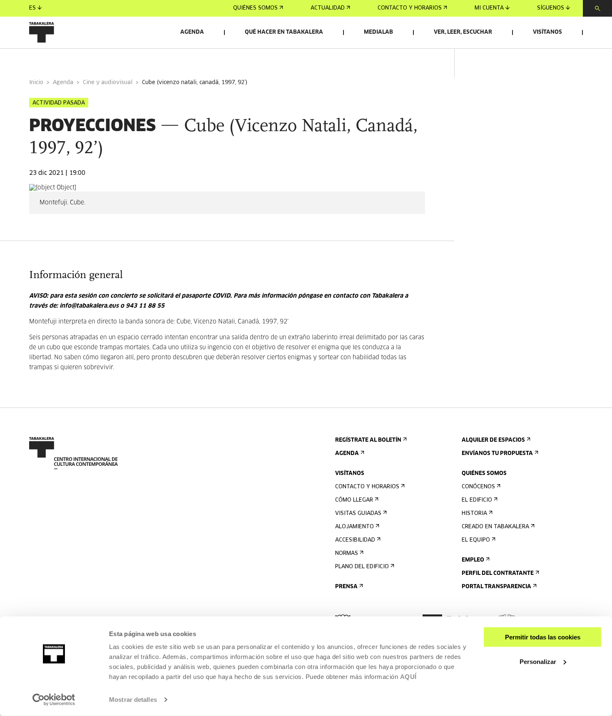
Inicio (36, 82)
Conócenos (478, 487)
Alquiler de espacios (493, 440)
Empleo (473, 560)
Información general (62, 59)
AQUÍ (408, 676)
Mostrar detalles (133, 699)
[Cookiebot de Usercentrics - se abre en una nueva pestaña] (53, 700)
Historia (474, 513)
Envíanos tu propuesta (497, 453)
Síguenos (550, 8)
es (32, 8)
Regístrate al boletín (368, 440)
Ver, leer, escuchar (463, 32)
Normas (346, 553)
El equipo (476, 540)
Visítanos (547, 32)
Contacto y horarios (410, 8)
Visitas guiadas (358, 513)
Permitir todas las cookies (542, 637)
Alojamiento (354, 527)
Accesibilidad (355, 540)
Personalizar (538, 661)
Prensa (346, 586)
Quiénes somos (255, 8)
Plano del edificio (362, 566)
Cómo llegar (354, 500)
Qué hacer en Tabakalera (284, 32)
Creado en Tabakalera (495, 527)
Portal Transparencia (496, 586)
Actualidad (328, 8)
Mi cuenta (489, 8)
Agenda (192, 32)
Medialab (378, 32)
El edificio (477, 500)
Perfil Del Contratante (498, 573)
